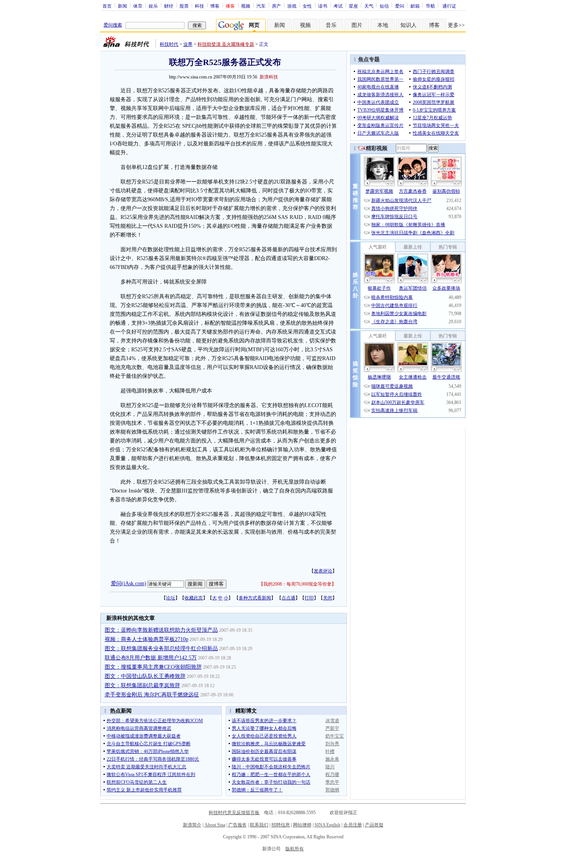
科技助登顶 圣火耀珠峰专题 (226, 44)
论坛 (170, 598)
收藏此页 (193, 598)
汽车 (261, 5)
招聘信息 (280, 825)
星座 (353, 5)
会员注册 (352, 825)
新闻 (122, 5)
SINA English (327, 825)
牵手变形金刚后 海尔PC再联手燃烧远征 (152, 695)
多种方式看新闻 (255, 598)
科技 (199, 5)
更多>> (456, 25)
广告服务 (237, 825)
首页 (107, 5)
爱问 (399, 5)
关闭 (327, 598)
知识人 (408, 25)
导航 (430, 5)
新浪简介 (192, 825)
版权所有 (294, 848)
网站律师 (302, 825)
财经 (168, 5)
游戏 (291, 5)
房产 (276, 5)
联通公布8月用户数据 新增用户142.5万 (151, 658)
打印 (309, 598)
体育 (137, 5)
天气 (368, 5)
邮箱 (415, 5)
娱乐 (153, 5)
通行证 (449, 5)
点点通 (288, 598)
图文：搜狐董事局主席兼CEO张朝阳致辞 (153, 667)
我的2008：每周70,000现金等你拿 (297, 584)
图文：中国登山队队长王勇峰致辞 (145, 676)
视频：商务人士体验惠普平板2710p (146, 639)
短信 (384, 5)
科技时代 (169, 44)
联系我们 (259, 825)
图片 (357, 25)
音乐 (331, 25)
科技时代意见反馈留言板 (234, 812)
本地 (382, 25)
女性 (307, 5)
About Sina (214, 825)
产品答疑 (374, 825)
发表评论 (323, 571)
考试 (338, 5)
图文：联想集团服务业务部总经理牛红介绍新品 (161, 648)
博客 (214, 5)
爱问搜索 (113, 25)
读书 (322, 5)
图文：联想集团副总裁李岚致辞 (142, 685)
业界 (188, 44)
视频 (245, 5)
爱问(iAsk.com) (128, 583)
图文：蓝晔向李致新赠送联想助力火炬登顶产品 (161, 630)
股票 (184, 5)
